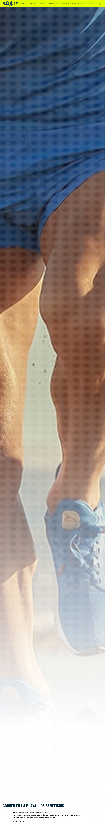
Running (21, 812)
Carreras (23, 4)
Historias (42, 4)
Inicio (15, 812)
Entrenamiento (53, 4)
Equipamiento (65, 4)
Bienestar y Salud (78, 4)
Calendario (32, 4)
